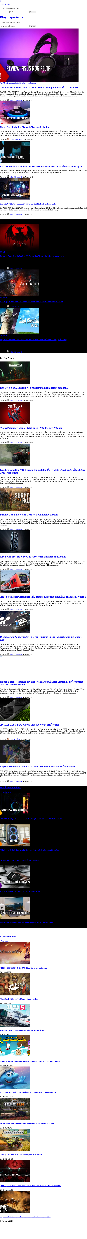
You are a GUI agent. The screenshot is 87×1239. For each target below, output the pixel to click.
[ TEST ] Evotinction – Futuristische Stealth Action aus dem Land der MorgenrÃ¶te (30, 1186)
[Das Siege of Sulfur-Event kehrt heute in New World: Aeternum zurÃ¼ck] (19, 295)
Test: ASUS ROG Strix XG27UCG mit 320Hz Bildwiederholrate (28, 204)
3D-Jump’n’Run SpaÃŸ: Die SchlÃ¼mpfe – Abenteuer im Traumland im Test (28, 1092)
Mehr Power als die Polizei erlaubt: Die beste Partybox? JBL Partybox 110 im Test (29, 850)
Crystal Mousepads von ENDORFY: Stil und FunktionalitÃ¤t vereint (37, 766)
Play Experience (5, 4)
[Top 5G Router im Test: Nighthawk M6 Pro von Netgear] (15, 887)
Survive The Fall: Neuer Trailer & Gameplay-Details (29, 514)
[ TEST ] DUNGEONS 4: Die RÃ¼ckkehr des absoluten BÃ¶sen (23, 968)
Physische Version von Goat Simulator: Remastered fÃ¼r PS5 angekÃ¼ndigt (33, 340)
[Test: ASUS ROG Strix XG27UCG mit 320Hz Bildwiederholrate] (15, 200)
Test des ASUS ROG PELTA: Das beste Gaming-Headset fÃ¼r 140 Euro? (40, 87)
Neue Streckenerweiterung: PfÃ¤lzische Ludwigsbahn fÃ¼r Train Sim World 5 (43, 596)
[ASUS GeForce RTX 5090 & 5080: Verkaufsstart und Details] (15, 552)
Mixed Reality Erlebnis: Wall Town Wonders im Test (19, 999)
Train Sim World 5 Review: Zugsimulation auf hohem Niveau (22, 1030)
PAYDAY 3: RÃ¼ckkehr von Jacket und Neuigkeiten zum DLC (34, 387)
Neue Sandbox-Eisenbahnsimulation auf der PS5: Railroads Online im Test (27, 1123)
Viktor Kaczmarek (16, 100)
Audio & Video (18, 83)
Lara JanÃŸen (15, 739)
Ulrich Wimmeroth (16, 139)
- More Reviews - (6, 792)
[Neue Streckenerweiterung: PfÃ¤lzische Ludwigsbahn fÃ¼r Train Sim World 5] (15, 592)
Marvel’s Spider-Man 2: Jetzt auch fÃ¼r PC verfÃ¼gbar (31, 427)
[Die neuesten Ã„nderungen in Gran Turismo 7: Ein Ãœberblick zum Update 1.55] (15, 632)
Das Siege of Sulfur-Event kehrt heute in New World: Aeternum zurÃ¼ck (31, 301)
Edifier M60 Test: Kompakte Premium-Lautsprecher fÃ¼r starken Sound (26, 922)
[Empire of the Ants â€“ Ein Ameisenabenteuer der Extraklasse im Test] (15, 1213)
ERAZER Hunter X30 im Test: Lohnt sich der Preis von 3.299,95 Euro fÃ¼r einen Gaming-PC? (42, 166)
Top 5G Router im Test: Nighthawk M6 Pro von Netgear (20, 891)
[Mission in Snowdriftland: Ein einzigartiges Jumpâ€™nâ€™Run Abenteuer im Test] (15, 1057)
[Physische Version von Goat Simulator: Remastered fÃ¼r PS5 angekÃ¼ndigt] (19, 333)
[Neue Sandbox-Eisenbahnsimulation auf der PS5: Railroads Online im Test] (15, 1119)
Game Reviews (8, 936)
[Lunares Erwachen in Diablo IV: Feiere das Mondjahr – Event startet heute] (19, 250)
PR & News (4, 252)
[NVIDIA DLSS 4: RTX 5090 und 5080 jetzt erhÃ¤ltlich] (15, 720)
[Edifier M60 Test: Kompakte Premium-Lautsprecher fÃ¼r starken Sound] (15, 918)
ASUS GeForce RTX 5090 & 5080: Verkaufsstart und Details (33, 556)
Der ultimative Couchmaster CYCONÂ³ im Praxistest (19, 860)
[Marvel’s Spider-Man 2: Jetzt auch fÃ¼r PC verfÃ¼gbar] (15, 423)
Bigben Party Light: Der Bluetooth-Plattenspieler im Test (24, 127)
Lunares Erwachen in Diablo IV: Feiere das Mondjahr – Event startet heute (32, 256)
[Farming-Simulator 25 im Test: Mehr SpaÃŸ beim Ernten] (15, 1150)
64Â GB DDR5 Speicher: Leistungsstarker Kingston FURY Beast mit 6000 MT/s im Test (31, 819)
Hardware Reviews (29, 83)
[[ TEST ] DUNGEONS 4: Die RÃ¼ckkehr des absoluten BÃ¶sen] (15, 964)
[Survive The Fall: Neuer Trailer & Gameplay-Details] (15, 510)
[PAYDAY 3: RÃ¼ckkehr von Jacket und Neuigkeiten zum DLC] (15, 383)
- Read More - (4, 941)
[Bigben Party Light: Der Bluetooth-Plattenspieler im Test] (15, 123)
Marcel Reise (14, 306)
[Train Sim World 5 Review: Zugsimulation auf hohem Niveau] (15, 1026)
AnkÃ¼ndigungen (6, 83)
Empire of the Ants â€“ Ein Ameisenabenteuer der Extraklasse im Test (25, 1217)
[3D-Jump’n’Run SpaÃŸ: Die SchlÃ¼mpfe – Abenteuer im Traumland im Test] (15, 1088)
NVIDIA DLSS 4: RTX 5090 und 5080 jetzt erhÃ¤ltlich (29, 724)
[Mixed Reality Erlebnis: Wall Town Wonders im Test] (15, 995)
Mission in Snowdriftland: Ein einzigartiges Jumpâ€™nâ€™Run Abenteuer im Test (30, 1061)
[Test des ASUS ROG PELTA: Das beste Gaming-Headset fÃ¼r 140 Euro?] (39, 81)
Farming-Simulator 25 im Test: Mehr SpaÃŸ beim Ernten (21, 1155)
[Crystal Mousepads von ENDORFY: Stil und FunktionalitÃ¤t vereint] (15, 762)
